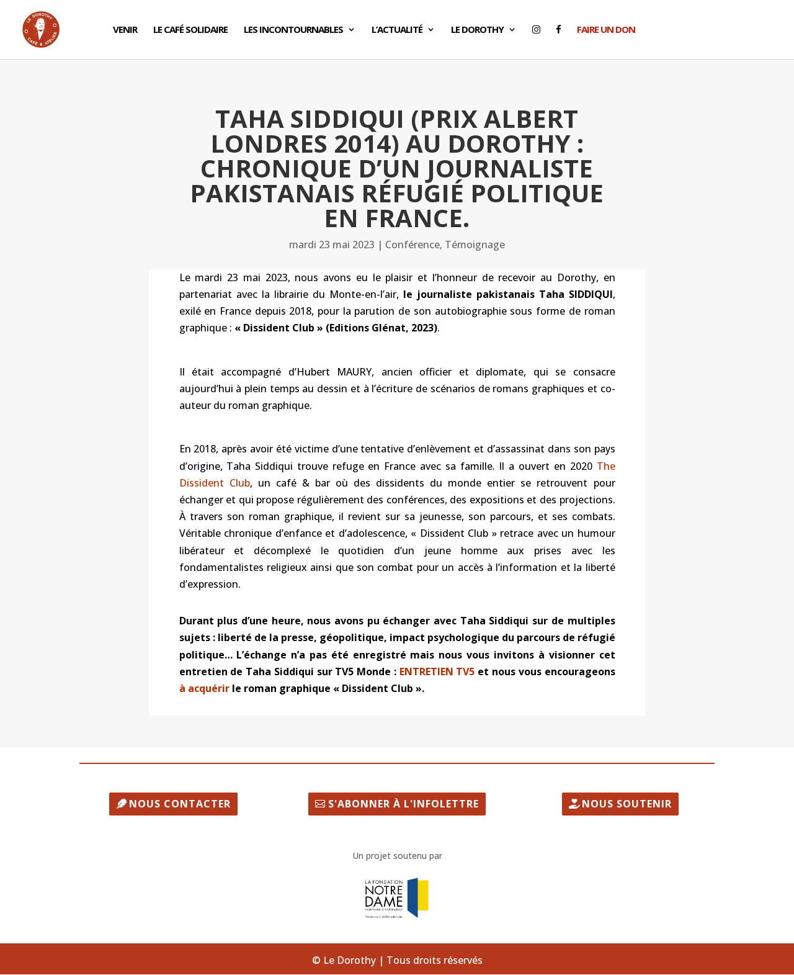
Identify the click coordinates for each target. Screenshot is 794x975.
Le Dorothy (477, 30)
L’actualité (397, 30)
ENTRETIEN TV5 (437, 671)
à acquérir (205, 688)
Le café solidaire (190, 30)
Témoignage (475, 244)
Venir (125, 30)
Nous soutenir (627, 804)
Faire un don (606, 30)
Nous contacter (180, 804)
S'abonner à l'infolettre (403, 804)
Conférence (412, 244)
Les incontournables (293, 30)
